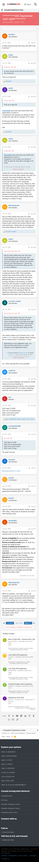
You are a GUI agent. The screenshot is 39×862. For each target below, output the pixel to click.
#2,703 (33, 96)
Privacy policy (31, 733)
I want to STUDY (6, 760)
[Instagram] (6, 823)
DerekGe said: (9, 67)
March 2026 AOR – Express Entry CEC (21, 639)
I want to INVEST (7, 764)
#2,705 (33, 214)
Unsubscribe (12, 855)
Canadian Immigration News (10, 808)
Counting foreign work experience (20, 684)
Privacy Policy (22, 855)
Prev (10, 623)
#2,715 (33, 591)
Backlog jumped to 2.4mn (11, 471)
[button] (3, 4)
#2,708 (33, 379)
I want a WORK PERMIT (9, 756)
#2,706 (33, 247)
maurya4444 (9, 22)
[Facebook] (2, 823)
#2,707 (33, 309)
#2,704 (33, 147)
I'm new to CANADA (8, 772)
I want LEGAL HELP (7, 781)
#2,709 (33, 405)
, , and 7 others (20, 419)
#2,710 (33, 434)
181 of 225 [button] (19, 623)
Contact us (5, 733)
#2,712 (33, 486)
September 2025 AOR (16, 697)
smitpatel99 (12, 670)
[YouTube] (18, 823)
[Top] (12, 736)
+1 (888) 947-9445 (7, 840)
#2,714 (33, 529)
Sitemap (4, 855)
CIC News (4, 800)
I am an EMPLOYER (7, 776)
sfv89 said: (7, 151)
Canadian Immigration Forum (10, 804)
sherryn (10, 699)
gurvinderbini (12, 641)
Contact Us (5, 859)
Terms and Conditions (17, 733)
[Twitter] (14, 823)
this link (9, 337)
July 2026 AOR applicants (17, 668)
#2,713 (33, 506)
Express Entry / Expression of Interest (25, 708)
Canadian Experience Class (19, 649)
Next (27, 623)
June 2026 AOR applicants (17, 655)
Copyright (33, 855)
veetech (11, 657)
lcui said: (7, 438)
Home (8, 736)
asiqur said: (8, 100)
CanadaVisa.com (6, 796)
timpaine (11, 686)
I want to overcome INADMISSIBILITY (13, 785)
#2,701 (33, 43)
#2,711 (34, 468)
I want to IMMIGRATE (8, 752)
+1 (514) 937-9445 (7, 832)
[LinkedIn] (10, 823)
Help (3, 736)
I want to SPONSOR (7, 768)
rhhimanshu (14, 648)
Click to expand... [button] (19, 169)
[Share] (29, 43)
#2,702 (33, 63)
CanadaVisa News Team (9, 812)
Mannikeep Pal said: (10, 251)
